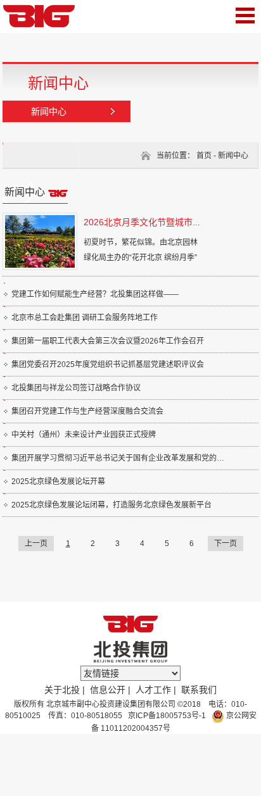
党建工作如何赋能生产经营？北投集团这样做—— (95, 294)
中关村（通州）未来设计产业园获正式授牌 (83, 434)
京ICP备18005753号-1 (166, 715)
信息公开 (107, 690)
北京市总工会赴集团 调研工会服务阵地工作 (84, 317)
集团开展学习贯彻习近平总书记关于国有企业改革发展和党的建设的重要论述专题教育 (120, 458)
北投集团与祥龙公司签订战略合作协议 (76, 387)
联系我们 (199, 690)
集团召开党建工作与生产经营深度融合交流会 (87, 411)
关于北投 (62, 690)
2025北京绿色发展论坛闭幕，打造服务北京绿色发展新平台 (111, 505)
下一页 (225, 543)
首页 (204, 155)
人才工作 (153, 690)
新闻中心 (49, 111)
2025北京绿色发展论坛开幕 (58, 481)
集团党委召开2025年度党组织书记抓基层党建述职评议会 (107, 364)
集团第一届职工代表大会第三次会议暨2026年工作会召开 (107, 341)
